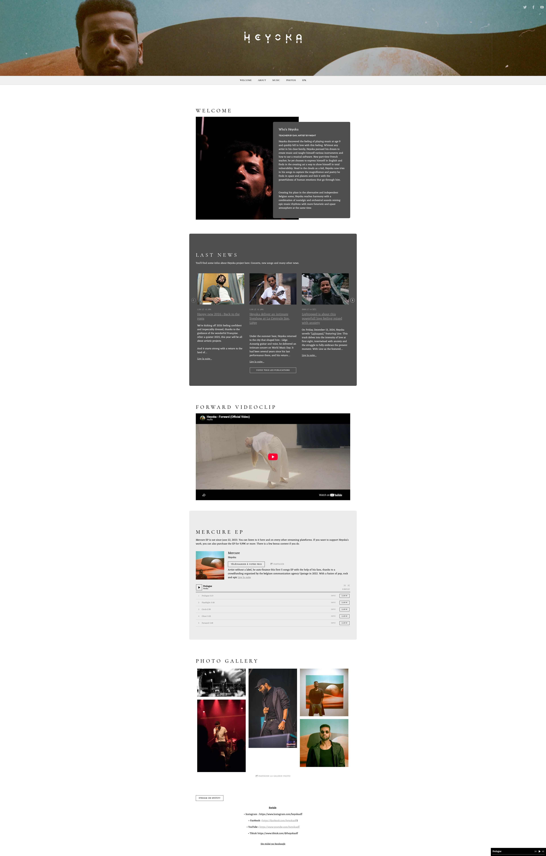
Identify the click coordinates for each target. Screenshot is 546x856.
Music (276, 80)
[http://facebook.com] (533, 7)
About (262, 80)
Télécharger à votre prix (246, 564)
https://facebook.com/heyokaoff (279, 820)
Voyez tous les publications (273, 370)
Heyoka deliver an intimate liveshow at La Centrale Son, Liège (270, 319)
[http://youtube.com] (542, 7)
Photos (291, 80)
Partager (278, 564)
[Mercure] (210, 565)
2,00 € (344, 595)
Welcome (246, 80)
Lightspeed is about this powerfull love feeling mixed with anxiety (322, 319)
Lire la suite (244, 577)
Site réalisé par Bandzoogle (273, 844)
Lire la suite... (204, 359)
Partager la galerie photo (274, 776)
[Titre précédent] (345, 585)
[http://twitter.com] (525, 7)
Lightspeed (317, 333)
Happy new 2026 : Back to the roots (218, 317)
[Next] (352, 300)
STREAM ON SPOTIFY (209, 798)
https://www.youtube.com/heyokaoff (279, 827)
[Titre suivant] (348, 585)
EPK (304, 80)
